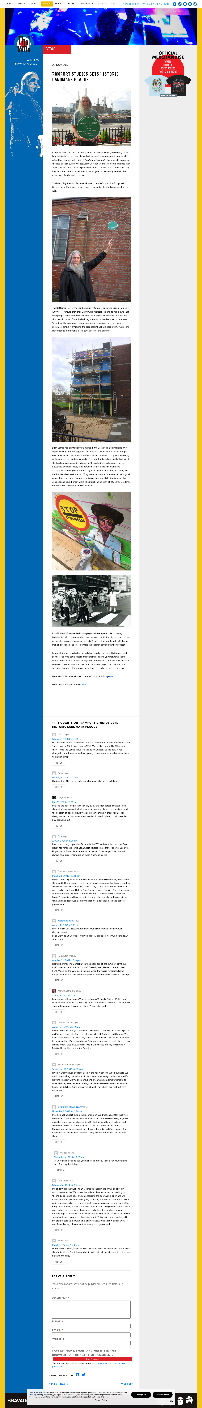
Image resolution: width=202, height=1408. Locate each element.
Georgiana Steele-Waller (70, 1107)
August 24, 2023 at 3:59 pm (66, 1027)
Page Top (126, 1384)
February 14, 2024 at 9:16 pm (66, 1185)
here (111, 676)
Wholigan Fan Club (156, 4)
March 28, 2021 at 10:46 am (66, 876)
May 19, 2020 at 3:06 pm (64, 802)
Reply (59, 763)
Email (57, 1330)
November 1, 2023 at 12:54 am (67, 1111)
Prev (54, 1384)
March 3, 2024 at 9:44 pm (65, 1245)
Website (58, 1339)
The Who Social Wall (27, 64)
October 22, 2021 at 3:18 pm (66, 960)
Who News (33, 60)
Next (63, 1384)
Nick (60, 836)
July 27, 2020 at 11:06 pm (64, 841)
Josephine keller (66, 921)
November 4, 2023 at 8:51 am (69, 1157)
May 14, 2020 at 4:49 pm (65, 778)
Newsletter (131, 4)
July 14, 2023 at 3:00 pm (64, 995)
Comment (61, 1298)
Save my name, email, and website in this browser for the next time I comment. (84, 1353)
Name (57, 1322)
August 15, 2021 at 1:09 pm (65, 925)
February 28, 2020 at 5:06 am (67, 739)
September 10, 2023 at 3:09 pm (68, 1069)
